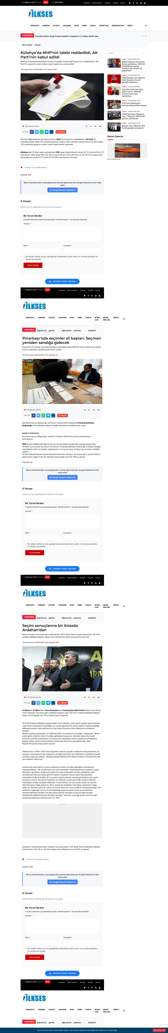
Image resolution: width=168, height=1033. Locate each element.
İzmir (84, 26)
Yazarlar (115, 3)
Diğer (129, 26)
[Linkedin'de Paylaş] (51, 132)
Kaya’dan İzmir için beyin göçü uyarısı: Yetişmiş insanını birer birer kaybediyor (132, 92)
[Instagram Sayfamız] (137, 3)
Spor (76, 26)
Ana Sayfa (28, 45)
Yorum (27, 224)
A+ (95, 126)
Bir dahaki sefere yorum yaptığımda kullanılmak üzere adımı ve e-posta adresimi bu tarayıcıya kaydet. (62, 257)
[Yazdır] (100, 126)
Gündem (46, 26)
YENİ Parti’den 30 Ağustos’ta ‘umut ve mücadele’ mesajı (59, 36)
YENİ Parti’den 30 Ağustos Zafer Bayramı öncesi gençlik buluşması (133, 80)
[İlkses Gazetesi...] (40, 13)
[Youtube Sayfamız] (145, 3)
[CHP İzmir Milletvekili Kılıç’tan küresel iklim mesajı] (114, 104)
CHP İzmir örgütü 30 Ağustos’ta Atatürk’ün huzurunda (66, 330)
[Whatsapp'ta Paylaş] (42, 132)
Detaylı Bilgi (112, 1030)
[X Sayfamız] (130, 3)
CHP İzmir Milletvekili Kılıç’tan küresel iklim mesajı (134, 104)
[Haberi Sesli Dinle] (86, 126)
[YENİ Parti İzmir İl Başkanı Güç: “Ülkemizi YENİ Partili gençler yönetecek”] (114, 115)
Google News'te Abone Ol (63, 190)
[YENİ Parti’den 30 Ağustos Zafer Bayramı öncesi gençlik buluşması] (114, 79)
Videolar (107, 3)
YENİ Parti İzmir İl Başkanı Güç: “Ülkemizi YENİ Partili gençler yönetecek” (133, 116)
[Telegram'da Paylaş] (47, 132)
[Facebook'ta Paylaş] (32, 132)
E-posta (68, 245)
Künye (122, 3)
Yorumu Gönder (33, 265)
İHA (55, 69)
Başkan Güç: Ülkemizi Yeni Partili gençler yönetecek (133, 127)
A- (91, 126)
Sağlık (93, 26)
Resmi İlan (103, 26)
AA (57, 355)
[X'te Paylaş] (37, 132)
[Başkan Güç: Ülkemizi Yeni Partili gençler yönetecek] (114, 127)
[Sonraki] (145, 36)
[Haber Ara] (145, 26)
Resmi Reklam (118, 26)
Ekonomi (67, 26)
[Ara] (143, 53)
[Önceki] (142, 36)
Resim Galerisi (97, 3)
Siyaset (56, 26)
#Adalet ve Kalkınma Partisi (36, 167)
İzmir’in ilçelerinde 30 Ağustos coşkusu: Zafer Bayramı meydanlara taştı (79, 330)
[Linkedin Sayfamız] (141, 3)
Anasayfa (86, 3)
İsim (26, 245)
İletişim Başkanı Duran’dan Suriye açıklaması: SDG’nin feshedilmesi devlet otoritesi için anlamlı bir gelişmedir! (133, 66)
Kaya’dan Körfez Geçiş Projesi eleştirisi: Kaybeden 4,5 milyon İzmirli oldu (94, 330)
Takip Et (62, 132)
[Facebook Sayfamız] (133, 3)
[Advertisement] (105, 14)
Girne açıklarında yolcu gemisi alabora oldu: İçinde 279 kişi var (54, 330)
